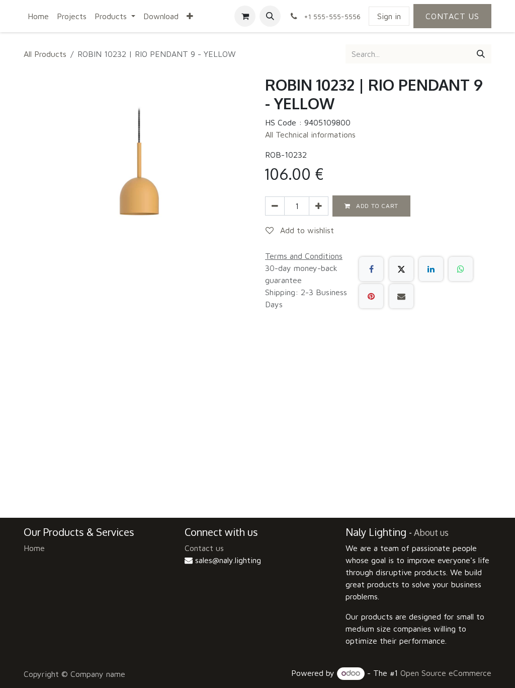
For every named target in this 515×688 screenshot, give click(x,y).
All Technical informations (310, 134)
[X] (401, 269)
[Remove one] (275, 206)
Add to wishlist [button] (306, 230)
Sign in (389, 16)
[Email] (401, 296)
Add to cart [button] (376, 206)
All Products (45, 53)
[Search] (480, 53)
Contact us (204, 548)
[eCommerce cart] (244, 16)
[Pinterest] (371, 296)
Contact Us (452, 16)
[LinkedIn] (431, 269)
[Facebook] (371, 269)
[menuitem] (38, 16)
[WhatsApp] (461, 269)
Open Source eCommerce (445, 672)
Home (34, 548)
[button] (270, 16)
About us (431, 532)
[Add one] (318, 206)
